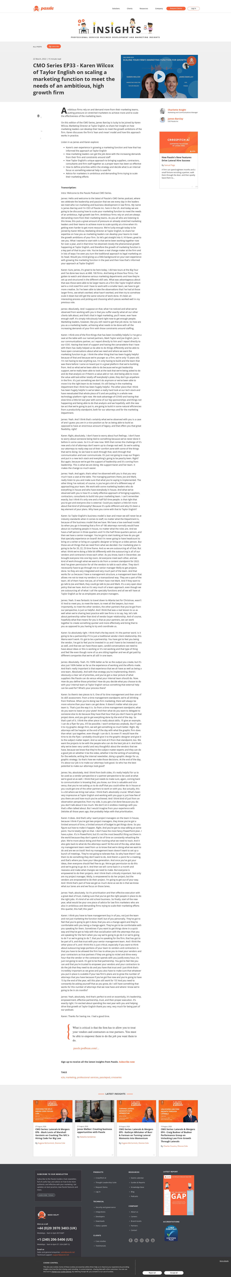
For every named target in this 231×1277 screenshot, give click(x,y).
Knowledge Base (137, 1187)
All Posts (37, 47)
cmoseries (116, 1077)
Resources (144, 8)
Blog (132, 1192)
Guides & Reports (137, 1182)
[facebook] (38, 137)
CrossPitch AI (100, 1178)
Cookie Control (50, 1263)
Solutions (116, 8)
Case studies (100, 1241)
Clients (129, 8)
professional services (88, 1077)
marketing (71, 1077)
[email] (38, 116)
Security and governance (105, 1207)
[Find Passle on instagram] (142, 1240)
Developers (100, 1216)
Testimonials (100, 1246)
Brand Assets (135, 1221)
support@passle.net (61, 1255)
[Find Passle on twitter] (147, 1240)
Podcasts (134, 1196)
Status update (101, 1226)
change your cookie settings (61, 1272)
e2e (63, 1077)
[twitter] (38, 123)
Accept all (174, 1273)
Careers (133, 1216)
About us (134, 1212)
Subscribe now (127, 1061)
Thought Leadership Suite (105, 1182)
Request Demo (176, 8)
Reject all (152, 1273)
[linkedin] (38, 130)
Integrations (100, 1212)
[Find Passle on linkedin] (136, 1240)
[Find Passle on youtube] (153, 1240)
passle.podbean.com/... (86, 1048)
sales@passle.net (68, 1252)
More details (224, 1261)
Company (159, 8)
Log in (193, 8)
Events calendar (137, 1178)
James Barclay (175, 118)
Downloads (100, 1221)
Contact (133, 1230)
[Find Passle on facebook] (131, 1240)
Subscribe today (46, 1195)
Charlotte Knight (177, 109)
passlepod (105, 1077)
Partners (134, 1226)
